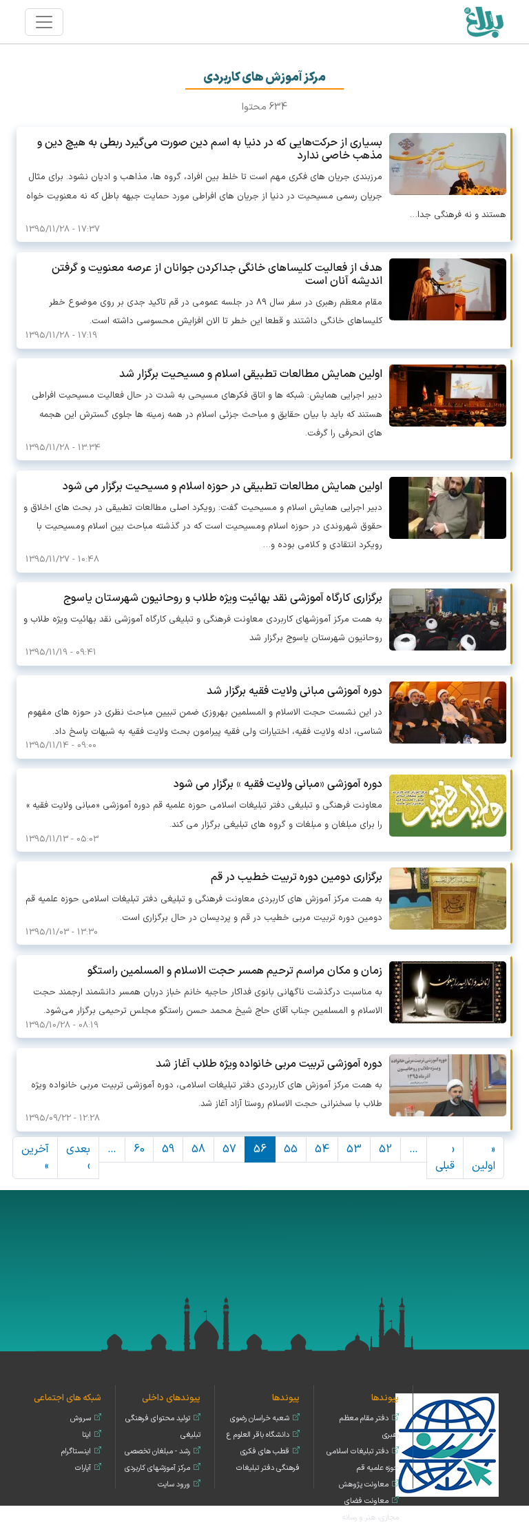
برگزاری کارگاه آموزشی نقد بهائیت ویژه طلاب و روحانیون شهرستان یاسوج (222, 598)
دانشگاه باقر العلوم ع (258, 1435)
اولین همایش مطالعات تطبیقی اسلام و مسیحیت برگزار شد (250, 374)
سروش (80, 1418)
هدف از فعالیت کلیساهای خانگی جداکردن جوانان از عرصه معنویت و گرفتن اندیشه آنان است (217, 274)
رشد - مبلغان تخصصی (157, 1451)
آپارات (83, 1468)
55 (291, 1149)
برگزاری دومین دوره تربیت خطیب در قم (296, 877)
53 (354, 1149)
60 (139, 1149)
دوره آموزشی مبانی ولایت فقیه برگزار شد (294, 691)
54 (322, 1149)
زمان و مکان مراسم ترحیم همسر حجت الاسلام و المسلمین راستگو (234, 971)
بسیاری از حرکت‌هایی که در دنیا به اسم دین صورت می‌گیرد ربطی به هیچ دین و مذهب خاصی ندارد (209, 149)
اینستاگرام (76, 1451)
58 (198, 1149)
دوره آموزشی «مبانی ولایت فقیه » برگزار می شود (278, 784)
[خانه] (483, 22)
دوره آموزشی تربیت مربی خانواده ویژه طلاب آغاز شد (269, 1064)
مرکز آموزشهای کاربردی (157, 1468)
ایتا (86, 1435)
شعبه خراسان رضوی (259, 1418)
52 (385, 1149)
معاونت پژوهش (363, 1485)
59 (168, 1149)
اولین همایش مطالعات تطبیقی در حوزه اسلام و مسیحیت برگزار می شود (222, 486)
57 (229, 1149)
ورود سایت (174, 1485)
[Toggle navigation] (44, 22)
